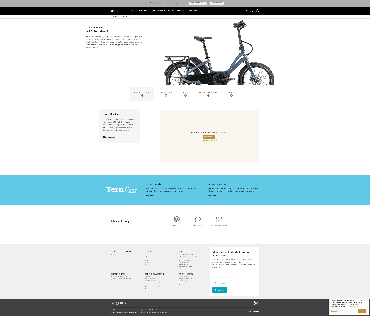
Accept (361, 311)
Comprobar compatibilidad (153, 287)
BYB (146, 254)
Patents (164, 312)
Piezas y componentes (186, 266)
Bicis (133, 11)
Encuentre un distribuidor (119, 276)
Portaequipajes (183, 262)
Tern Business (183, 280)
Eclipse (147, 256)
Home (113, 16)
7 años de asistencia (151, 278)
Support (118, 16)
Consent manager (134, 312)
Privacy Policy (223, 132)
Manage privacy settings (209, 140)
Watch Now (110, 138)
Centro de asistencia (155, 274)
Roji (146, 264)
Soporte (193, 11)
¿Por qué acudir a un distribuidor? (121, 278)
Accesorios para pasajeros (187, 254)
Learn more (149, 196)
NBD (123, 16)
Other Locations (216, 3)
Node (146, 260)
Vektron (113, 254)
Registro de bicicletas (151, 280)
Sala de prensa (183, 276)
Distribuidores (118, 274)
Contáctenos (177, 225)
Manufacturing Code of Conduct (151, 312)
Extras (180, 269)
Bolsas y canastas (184, 260)
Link (146, 258)
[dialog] (349, 306)
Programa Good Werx (185, 278)
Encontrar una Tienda (163, 11)
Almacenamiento (184, 264)
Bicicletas (149, 252)
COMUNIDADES (198, 225)
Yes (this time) (209, 137)
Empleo (181, 283)
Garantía (147, 285)
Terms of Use (115, 312)
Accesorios (144, 11)
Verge (147, 262)
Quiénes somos (186, 274)
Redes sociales (183, 285)
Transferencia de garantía (152, 283)
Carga (180, 258)
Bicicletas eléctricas (121, 252)
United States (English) (198, 3)
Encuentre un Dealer (219, 225)
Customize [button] (334, 311)
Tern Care (148, 276)
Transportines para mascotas (187, 256)
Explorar (181, 11)
